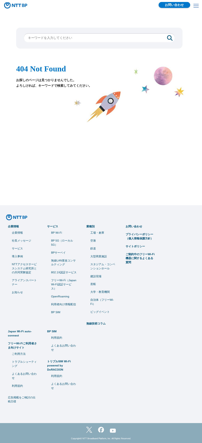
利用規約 (17, 385)
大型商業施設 (98, 256)
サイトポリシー (135, 246)
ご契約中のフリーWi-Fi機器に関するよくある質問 (140, 258)
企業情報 (13, 226)
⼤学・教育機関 (100, 291)
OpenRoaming (60, 296)
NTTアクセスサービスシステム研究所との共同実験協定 (24, 268)
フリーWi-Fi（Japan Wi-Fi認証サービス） (63, 284)
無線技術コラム (96, 323)
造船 (93, 284)
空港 (93, 240)
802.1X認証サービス (64, 272)
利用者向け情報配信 (63, 304)
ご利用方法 (19, 353)
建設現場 (95, 276)
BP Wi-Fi (56, 232)
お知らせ (17, 292)
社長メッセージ (21, 240)
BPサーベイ (58, 252)
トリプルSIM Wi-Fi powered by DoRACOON (59, 365)
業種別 (90, 226)
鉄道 (93, 248)
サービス (17, 248)
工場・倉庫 (97, 232)
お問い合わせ (174, 5)
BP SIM (55, 312)
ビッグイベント (100, 311)
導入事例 (17, 256)
